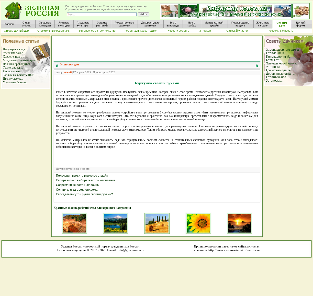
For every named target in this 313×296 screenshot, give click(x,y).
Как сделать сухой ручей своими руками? (84, 194)
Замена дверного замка (282, 49)
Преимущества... (13, 78)
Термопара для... (13, 67)
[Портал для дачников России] (34, 11)
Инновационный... (278, 56)
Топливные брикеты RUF (18, 75)
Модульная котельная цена (19, 60)
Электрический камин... (282, 63)
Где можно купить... (279, 70)
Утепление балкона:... (16, 82)
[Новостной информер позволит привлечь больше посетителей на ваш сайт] (234, 11)
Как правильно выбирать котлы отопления (85, 180)
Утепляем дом (69, 64)
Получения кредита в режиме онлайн (82, 175)
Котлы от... (273, 60)
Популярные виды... (15, 49)
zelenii (68, 72)
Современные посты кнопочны (77, 185)
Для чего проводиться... (17, 64)
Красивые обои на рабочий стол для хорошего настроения (92, 208)
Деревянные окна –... (280, 73)
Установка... (274, 67)
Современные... (12, 56)
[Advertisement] (157, 48)
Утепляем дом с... (14, 53)
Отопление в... (276, 53)
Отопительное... (277, 77)
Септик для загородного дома (77, 189)
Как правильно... (13, 71)
